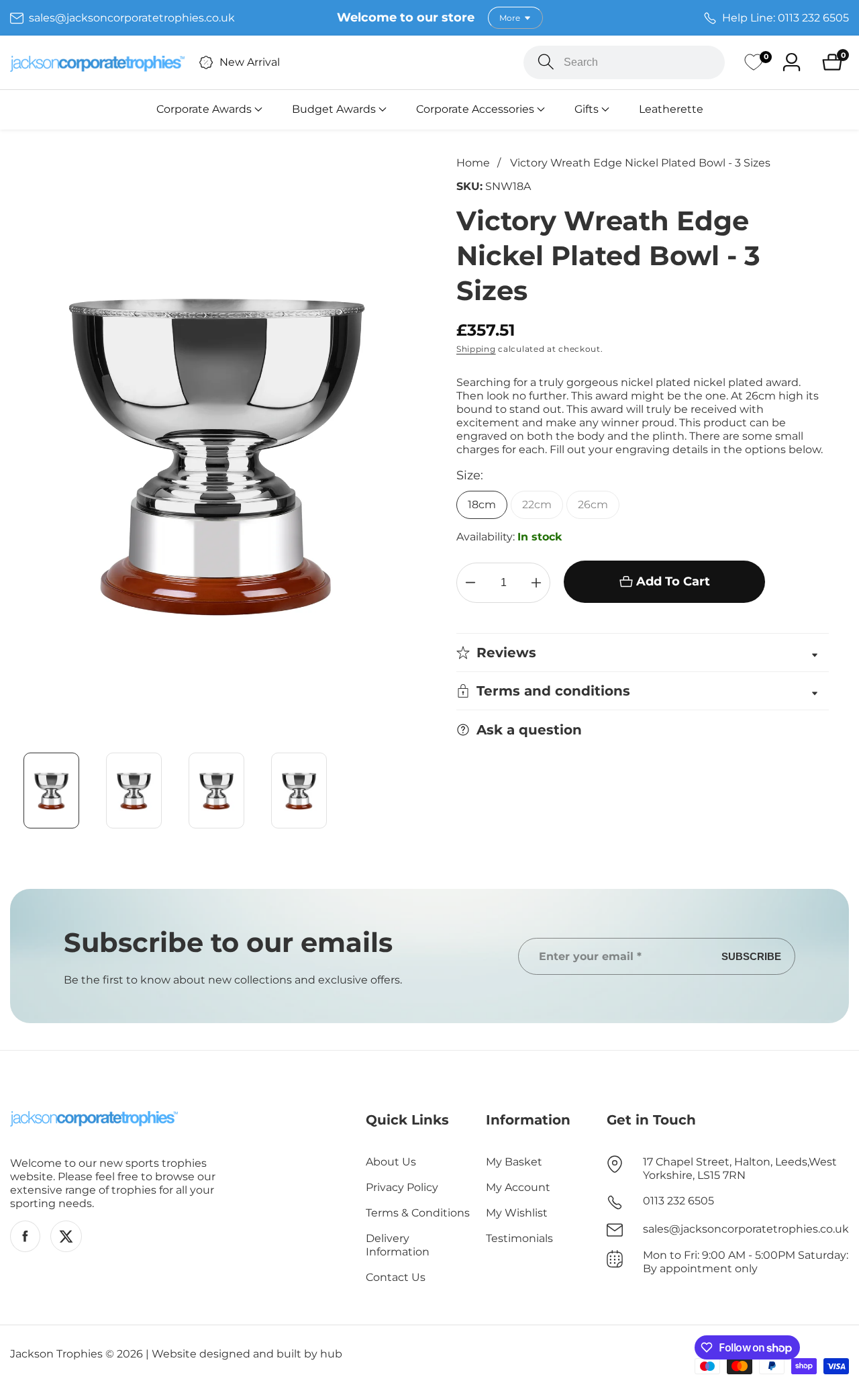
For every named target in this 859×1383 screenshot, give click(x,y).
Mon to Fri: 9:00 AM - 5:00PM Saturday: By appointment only (745, 1262)
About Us (391, 1161)
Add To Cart (673, 581)
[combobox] (624, 62)
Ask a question (529, 730)
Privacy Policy (402, 1187)
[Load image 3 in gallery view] (216, 790)
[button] (204, 109)
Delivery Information (398, 1245)
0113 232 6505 (678, 1200)
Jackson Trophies (56, 1354)
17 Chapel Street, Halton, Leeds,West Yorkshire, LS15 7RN (740, 1168)
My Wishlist (517, 1212)
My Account (518, 1187)
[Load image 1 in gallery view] (51, 790)
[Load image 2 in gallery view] (134, 790)
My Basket (514, 1161)
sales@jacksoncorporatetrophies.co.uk (746, 1229)
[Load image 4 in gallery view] (299, 790)
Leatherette (671, 109)
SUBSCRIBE (751, 956)
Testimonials (519, 1238)
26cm (593, 504)
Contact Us (395, 1277)
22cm (537, 504)
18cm (482, 504)
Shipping (476, 349)
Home (473, 162)
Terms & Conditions (418, 1212)
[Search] (546, 62)
